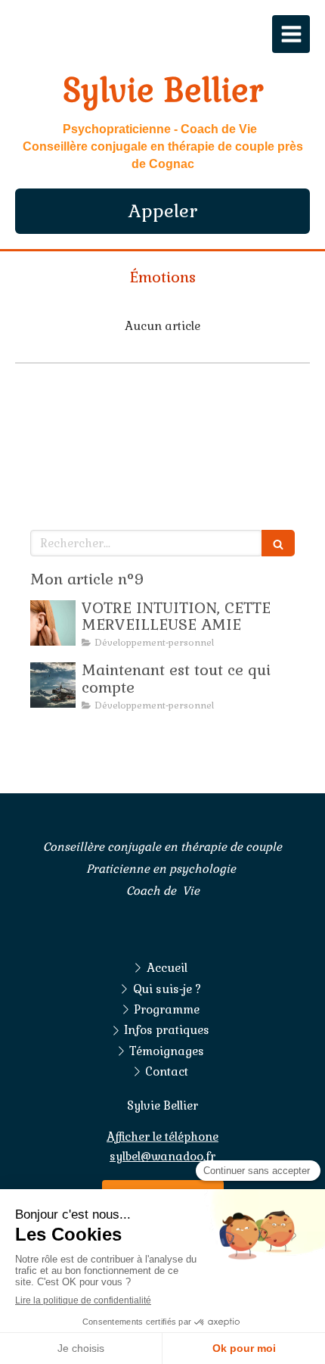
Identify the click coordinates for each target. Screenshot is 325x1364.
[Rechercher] (278, 543)
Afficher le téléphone (162, 1136)
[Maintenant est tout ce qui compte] (53, 685)
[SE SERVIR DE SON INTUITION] (53, 623)
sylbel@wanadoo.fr (162, 1156)
